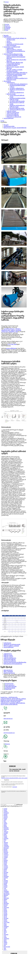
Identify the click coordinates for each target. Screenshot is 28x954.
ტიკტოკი (12, 685)
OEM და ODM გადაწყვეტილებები (13, 54)
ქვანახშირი (11, 331)
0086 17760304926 (8, 671)
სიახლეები (10, 52)
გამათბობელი (11, 82)
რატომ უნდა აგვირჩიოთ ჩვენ (12, 46)
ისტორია (9, 42)
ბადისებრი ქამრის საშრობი (17, 703)
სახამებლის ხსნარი (12, 65)
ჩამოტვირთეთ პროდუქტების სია (16, 51)
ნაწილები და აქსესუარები (14, 116)
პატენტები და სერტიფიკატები (15, 44)
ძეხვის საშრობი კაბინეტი (19, 698)
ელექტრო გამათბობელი (17, 88)
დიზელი (13, 330)
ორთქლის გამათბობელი (17, 92)
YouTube (11, 683)
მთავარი (6, 35)
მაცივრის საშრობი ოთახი (17, 108)
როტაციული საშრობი (13, 115)
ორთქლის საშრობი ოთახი (17, 109)
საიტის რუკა (4, 697)
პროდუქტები (7, 81)
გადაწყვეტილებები (9, 126)
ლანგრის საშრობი (6, 698)
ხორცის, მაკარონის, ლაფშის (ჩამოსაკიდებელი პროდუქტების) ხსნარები (16, 57)
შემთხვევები (10, 48)
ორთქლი (17, 328)
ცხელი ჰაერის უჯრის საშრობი (9, 704)
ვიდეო (8, 41)
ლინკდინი (13, 686)
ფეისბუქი (12, 688)
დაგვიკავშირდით (9, 118)
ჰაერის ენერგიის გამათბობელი (18, 84)
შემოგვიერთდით (11, 45)
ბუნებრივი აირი (5, 330)
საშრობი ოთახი (11, 94)
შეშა (16, 331)
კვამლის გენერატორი (13, 112)
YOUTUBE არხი (12, 344)
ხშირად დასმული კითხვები (14, 49)
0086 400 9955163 (8, 670)
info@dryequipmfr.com (9, 672)
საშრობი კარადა (11, 111)
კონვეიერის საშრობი (13, 114)
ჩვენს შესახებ (7, 36)
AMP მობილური (12, 697)
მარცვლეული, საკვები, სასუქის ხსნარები (15, 127)
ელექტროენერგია (9, 328)
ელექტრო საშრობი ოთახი (17, 101)
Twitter (9, 689)
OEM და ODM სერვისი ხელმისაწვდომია (15, 662)
